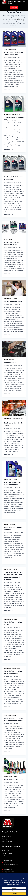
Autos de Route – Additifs (13, 779)
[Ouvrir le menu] (24, 2)
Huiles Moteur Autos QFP (10, 298)
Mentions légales (7, 856)
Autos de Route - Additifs (10, 776)
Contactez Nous (6, 851)
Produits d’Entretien (9, 359)
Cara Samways (9, 304)
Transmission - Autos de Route (12, 114)
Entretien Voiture (10, 362)
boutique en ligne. (20, 20)
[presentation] (14, 39)
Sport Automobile (7, 841)
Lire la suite (8, 90)
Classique (5, 839)
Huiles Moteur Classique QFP (11, 418)
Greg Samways (9, 57)
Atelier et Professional (10, 49)
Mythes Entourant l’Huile (13, 301)
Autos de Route (8, 174)
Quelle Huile (14, 7)
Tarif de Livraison (7, 853)
